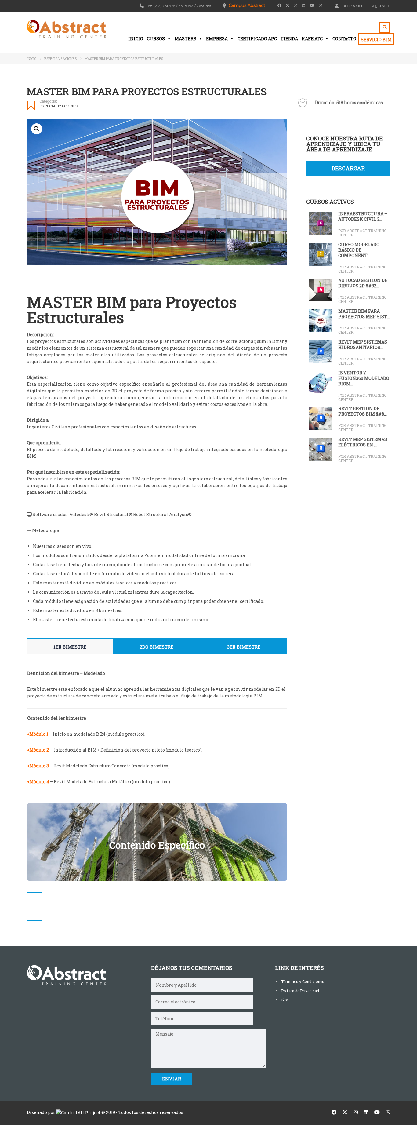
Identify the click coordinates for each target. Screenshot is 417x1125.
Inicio (31, 58)
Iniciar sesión (353, 5)
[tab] (70, 646)
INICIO (135, 39)
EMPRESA (217, 39)
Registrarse (380, 6)
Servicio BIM (376, 39)
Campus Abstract (247, 5)
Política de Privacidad (300, 990)
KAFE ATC (312, 39)
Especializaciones (60, 58)
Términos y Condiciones (302, 981)
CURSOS (156, 39)
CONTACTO (344, 39)
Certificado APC (257, 39)
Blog (285, 999)
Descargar (348, 168)
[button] (36, 128)
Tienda (289, 39)
